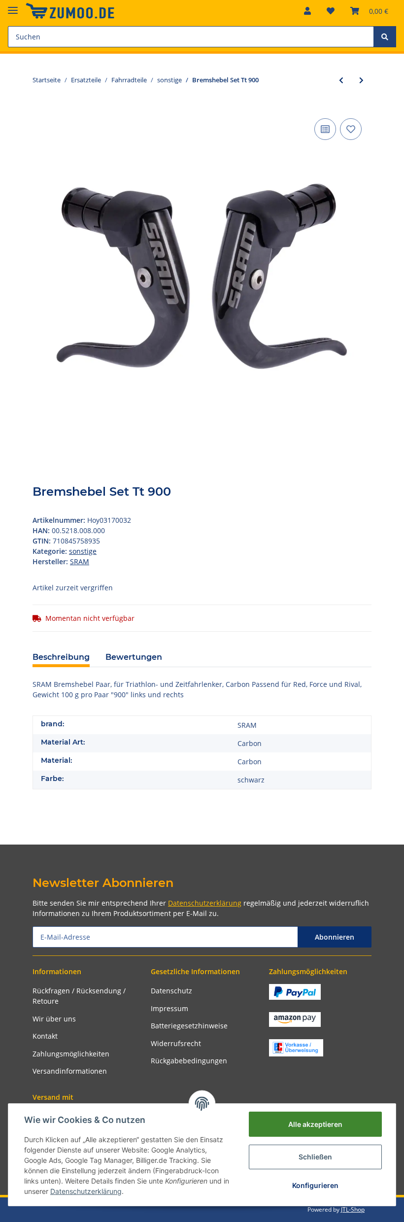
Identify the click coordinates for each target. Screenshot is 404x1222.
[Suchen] (384, 36)
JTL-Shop (353, 1209)
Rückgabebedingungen (189, 1060)
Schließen (315, 1157)
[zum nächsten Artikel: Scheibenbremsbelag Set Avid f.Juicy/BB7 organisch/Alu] (361, 80)
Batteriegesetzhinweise (189, 1025)
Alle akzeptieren (315, 1124)
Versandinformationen (70, 1071)
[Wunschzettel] (330, 11)
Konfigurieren (315, 1185)
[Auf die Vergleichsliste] (325, 129)
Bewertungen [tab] (133, 657)
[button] (307, 11)
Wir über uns (54, 1018)
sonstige (83, 551)
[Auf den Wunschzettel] (351, 129)
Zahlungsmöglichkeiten (71, 1053)
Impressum (169, 1008)
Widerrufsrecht (176, 1043)
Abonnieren (334, 937)
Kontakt (45, 1036)
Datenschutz (171, 990)
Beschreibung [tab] (61, 657)
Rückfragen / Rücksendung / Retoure (79, 996)
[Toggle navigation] (13, 6)
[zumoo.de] (70, 11)
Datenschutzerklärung (204, 903)
